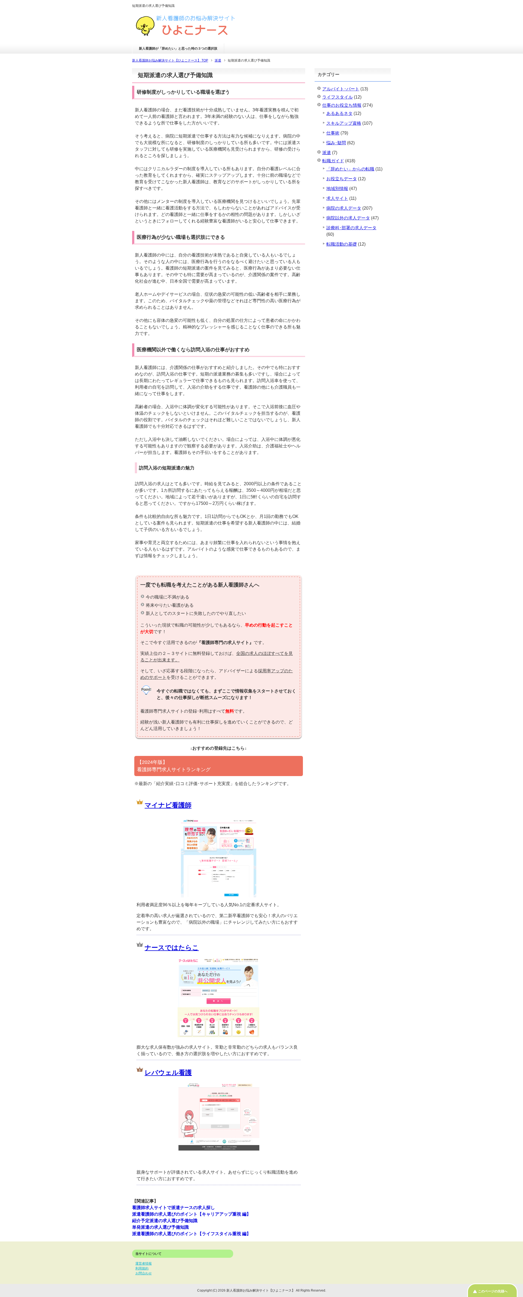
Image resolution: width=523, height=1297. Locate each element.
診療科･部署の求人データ (351, 227)
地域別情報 (337, 188)
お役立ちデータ (341, 178)
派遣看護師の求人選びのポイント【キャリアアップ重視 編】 (191, 1214)
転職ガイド (333, 160)
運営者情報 (143, 1263)
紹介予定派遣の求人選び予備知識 (164, 1220)
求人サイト (337, 198)
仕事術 (332, 133)
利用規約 (141, 1268)
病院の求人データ (343, 208)
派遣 (326, 152)
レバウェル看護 (168, 1072)
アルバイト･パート (340, 89)
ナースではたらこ (172, 947)
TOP (170, 60)
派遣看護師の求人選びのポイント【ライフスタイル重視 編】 (191, 1233)
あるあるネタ (339, 113)
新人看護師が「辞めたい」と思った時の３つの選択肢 (178, 48)
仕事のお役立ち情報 (341, 105)
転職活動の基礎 (341, 244)
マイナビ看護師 (168, 805)
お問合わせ (143, 1273)
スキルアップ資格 (343, 123)
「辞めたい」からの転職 (350, 169)
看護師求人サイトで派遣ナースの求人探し (173, 1207)
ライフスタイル (337, 97)
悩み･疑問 (336, 143)
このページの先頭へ (492, 1291)
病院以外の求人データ (348, 218)
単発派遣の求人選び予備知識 (160, 1227)
